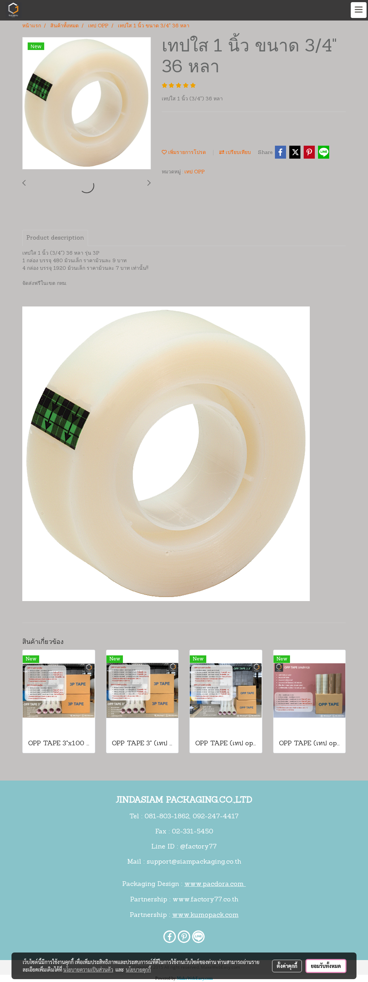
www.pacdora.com (215, 884)
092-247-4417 (216, 817)
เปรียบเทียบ (237, 152)
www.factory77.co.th (205, 900)
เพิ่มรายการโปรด (186, 152)
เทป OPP (194, 172)
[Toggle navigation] (359, 10)
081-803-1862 (166, 817)
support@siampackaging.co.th (194, 862)
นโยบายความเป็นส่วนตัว (88, 969)
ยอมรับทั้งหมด (326, 966)
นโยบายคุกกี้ (138, 969)
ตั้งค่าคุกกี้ (287, 966)
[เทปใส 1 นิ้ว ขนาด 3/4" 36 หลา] (87, 103)
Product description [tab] (55, 238)
